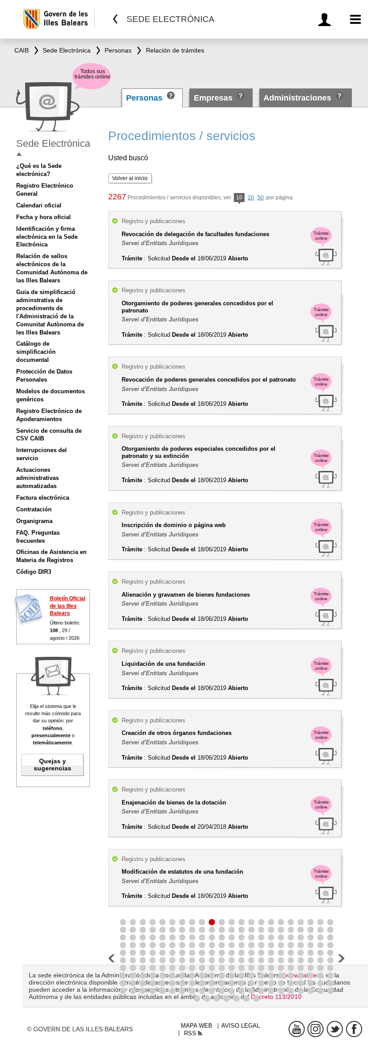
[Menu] (355, 19)
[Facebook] (354, 1029)
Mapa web (196, 1025)
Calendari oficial (38, 205)
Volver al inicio (130, 178)
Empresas (213, 97)
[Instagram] (315, 1029)
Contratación (34, 509)
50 (261, 197)
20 (251, 197)
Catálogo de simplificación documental (36, 351)
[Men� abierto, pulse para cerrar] (19, 154)
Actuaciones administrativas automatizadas (37, 477)
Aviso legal (240, 1025)
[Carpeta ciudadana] (326, 19)
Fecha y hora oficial (43, 217)
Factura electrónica (42, 497)
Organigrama (34, 521)
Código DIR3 (33, 571)
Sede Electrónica (53, 143)
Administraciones (297, 97)
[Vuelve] (115, 19)
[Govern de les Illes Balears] (58, 19)
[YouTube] (297, 1029)
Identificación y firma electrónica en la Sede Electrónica (47, 236)
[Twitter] (335, 1029)
